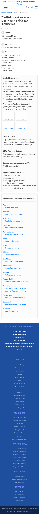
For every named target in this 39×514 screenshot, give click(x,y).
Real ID (19, 392)
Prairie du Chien (9, 279)
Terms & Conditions (19, 497)
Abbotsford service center (14, 268)
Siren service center (12, 248)
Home (3, 12)
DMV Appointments (19, 427)
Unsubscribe (19, 337)
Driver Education (9, 129)
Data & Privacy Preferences (19, 326)
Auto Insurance (19, 368)
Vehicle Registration (20, 408)
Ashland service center (13, 214)
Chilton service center (13, 255)
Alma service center (12, 241)
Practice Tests (19, 386)
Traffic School (21, 119)
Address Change (20, 365)
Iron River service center (14, 228)
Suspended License (19, 398)
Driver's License (19, 377)
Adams (5, 205)
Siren (5, 245)
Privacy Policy (19, 494)
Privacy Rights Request (19, 331)
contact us (19, 501)
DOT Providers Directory (19, 479)
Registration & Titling (19, 464)
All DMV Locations (19, 476)
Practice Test (21, 129)
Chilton (6, 252)
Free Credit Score (19, 433)
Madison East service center (15, 288)
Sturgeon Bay (8, 302)
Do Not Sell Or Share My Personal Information (19, 343)
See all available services (10, 48)
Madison (6, 286)
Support (19, 487)
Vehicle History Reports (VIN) (19, 439)
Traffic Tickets (19, 405)
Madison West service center (16, 291)
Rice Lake (7, 218)
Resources (19, 413)
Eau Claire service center (14, 261)
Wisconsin (9, 12)
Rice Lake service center (14, 221)
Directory (19, 471)
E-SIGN (19, 349)
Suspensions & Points (19, 467)
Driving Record (9, 119)
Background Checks (19, 420)
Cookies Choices (19, 340)
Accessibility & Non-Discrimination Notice (19, 346)
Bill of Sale (19, 424)
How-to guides (19, 444)
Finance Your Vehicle (19, 454)
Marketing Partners (19, 334)
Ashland (6, 212)
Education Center (19, 383)
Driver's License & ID (19, 451)
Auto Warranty (19, 371)
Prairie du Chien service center (16, 282)
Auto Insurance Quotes (20, 417)
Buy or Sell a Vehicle (19, 448)
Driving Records (19, 430)
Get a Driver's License (19, 457)
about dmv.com (19, 491)
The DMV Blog (19, 482)
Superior (6, 309)
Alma (5, 239)
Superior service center (13, 311)
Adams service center (13, 207)
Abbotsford (7, 266)
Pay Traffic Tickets (19, 461)
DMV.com (19, 359)
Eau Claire (7, 259)
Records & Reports (19, 395)
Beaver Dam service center (15, 298)
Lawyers (19, 436)
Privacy (19, 4)
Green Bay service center (14, 234)
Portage (6, 272)
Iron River (6, 225)
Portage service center (13, 275)
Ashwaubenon (8, 232)
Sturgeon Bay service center (15, 304)
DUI (19, 380)
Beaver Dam (7, 295)
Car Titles (19, 374)
